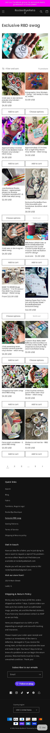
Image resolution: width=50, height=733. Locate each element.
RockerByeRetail (20, 728)
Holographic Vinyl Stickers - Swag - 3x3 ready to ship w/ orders (36, 94)
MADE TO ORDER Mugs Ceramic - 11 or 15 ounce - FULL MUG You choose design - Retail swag (13, 290)
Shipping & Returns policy (15, 535)
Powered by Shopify (33, 728)
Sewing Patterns (11, 524)
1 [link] (7, 466)
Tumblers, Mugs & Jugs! (15, 506)
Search (8, 489)
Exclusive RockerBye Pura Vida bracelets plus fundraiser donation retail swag (36, 205)
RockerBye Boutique (13, 512)
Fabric (7, 500)
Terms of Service (12, 529)
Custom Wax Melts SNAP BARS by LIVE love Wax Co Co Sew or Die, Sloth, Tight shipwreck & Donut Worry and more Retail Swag (36, 345)
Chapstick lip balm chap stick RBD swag (12, 392)
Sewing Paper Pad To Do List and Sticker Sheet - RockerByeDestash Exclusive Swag (35, 303)
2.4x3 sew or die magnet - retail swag (13, 249)
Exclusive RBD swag (13, 518)
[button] (3, 11)
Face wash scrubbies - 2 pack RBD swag (12, 443)
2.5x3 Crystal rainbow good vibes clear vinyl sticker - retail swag (34, 393)
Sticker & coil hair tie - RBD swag (36, 443)
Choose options (37, 111)
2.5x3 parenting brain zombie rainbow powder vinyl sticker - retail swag (12, 349)
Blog (7, 495)
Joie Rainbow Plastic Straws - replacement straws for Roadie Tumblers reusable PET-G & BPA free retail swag (12, 192)
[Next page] (42, 466)
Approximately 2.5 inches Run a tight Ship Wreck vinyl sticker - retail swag (36, 150)
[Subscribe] (39, 674)
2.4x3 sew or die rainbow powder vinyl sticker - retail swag (12, 100)
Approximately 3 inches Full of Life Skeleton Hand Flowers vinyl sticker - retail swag (12, 151)
